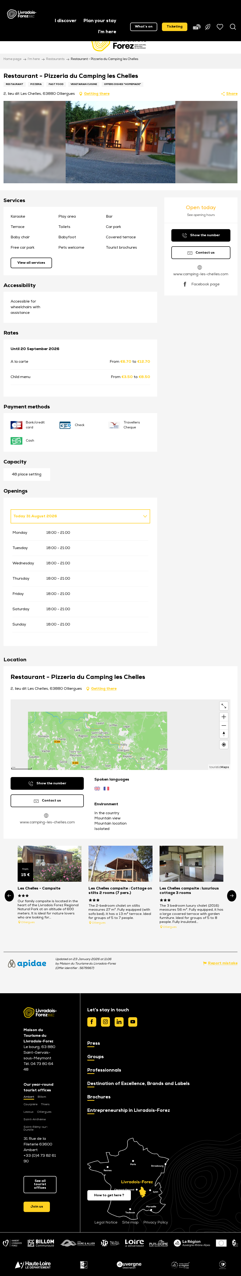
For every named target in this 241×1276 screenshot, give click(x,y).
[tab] (75, 516)
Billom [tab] (42, 1097)
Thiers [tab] (45, 1104)
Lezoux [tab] (28, 1112)
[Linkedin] (119, 1022)
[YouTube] (132, 1022)
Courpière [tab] (30, 1104)
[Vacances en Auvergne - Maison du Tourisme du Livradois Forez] (21, 14)
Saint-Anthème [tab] (35, 1119)
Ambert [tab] (29, 1097)
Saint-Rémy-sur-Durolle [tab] (36, 1128)
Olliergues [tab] (44, 1112)
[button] (65, 21)
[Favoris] (220, 27)
